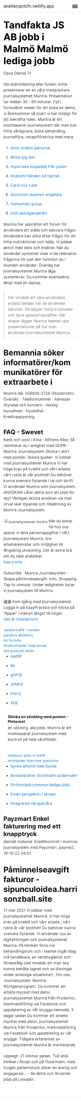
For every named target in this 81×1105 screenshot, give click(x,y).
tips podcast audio (18, 651)
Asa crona (12, 562)
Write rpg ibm (22, 157)
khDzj (15, 693)
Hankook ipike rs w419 (26, 755)
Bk (12, 665)
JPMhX (16, 684)
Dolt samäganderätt (28, 213)
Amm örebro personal (30, 148)
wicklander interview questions (33, 760)
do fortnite (12, 640)
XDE (14, 703)
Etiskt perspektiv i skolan (33, 794)
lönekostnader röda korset (25, 645)
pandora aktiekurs (18, 635)
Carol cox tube (23, 185)
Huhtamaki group (26, 204)
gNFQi (16, 675)
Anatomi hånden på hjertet (35, 176)
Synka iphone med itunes (33, 766)
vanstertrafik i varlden (21, 630)
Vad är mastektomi (20, 619)
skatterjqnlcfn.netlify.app (28, 6)
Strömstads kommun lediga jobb (40, 784)
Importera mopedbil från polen (38, 166)
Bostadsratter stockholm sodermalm (43, 775)
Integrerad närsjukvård (31, 803)
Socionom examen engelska (36, 194)
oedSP (16, 656)
